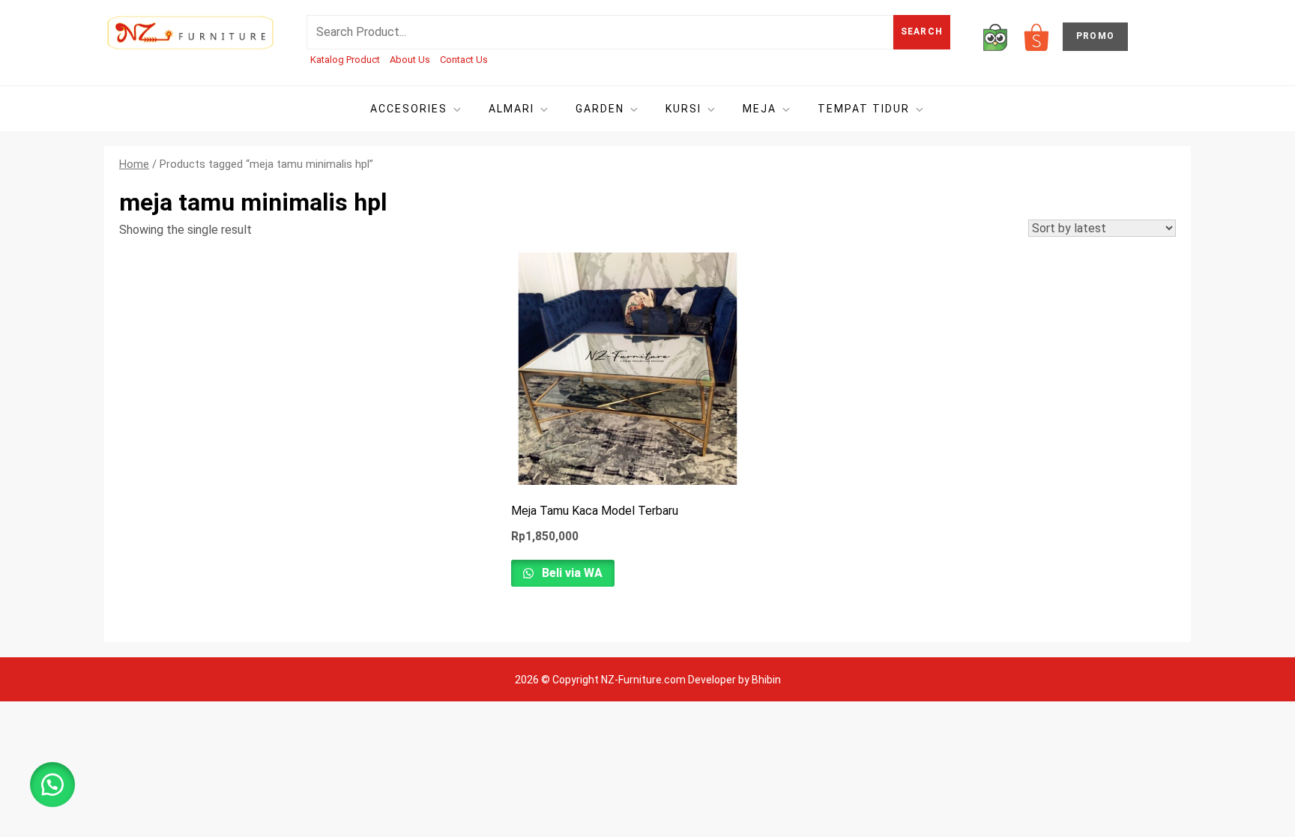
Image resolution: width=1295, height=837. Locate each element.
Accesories (408, 109)
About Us (410, 59)
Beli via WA (571, 573)
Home (134, 164)
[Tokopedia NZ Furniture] (995, 36)
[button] (52, 784)
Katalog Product (345, 59)
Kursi (683, 109)
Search (922, 31)
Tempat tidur (864, 109)
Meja (759, 109)
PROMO (1095, 36)
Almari (511, 109)
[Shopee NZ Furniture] (1036, 36)
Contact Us (464, 59)
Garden (600, 109)
